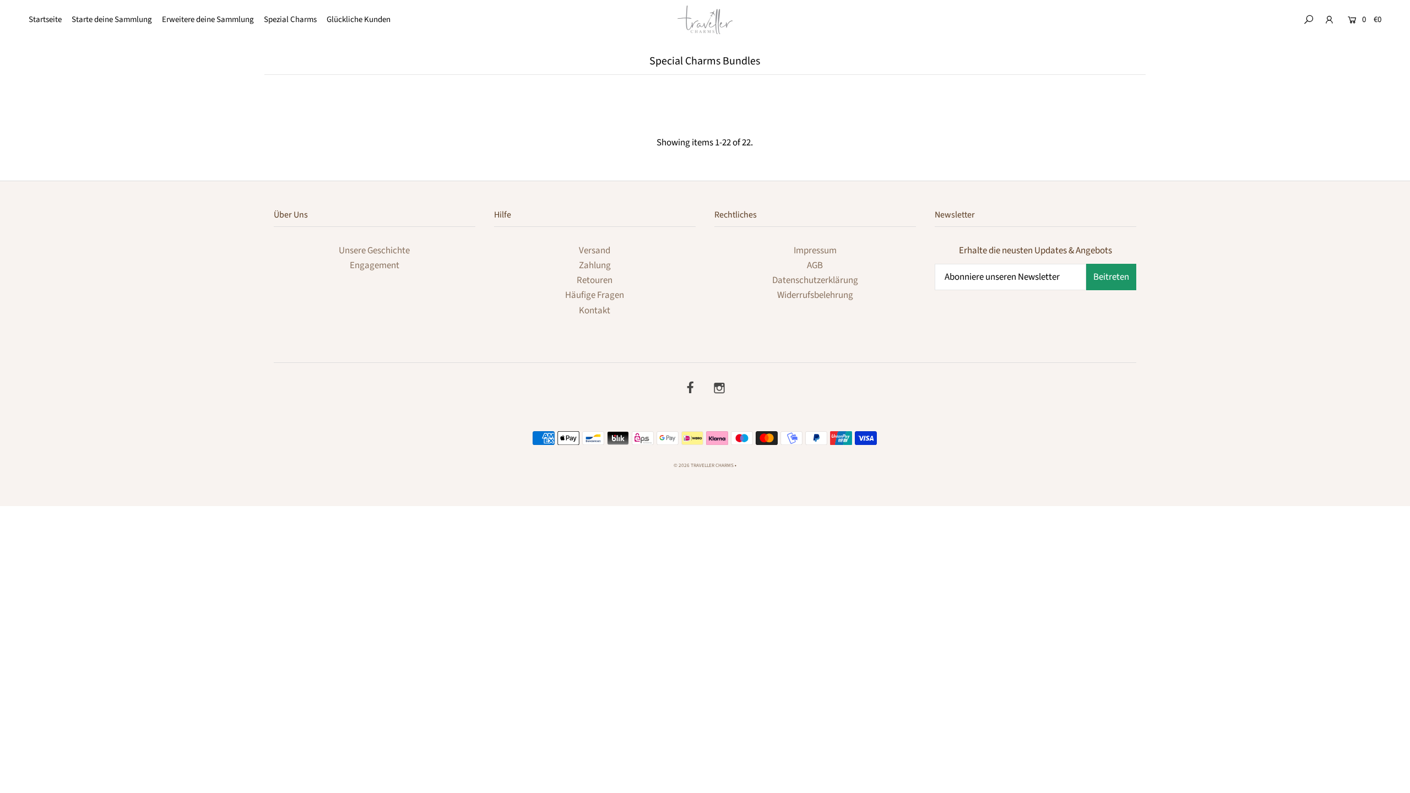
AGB (815, 265)
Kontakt (594, 310)
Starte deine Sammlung (112, 19)
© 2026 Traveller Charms (704, 465)
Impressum (815, 250)
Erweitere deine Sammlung (208, 19)
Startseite (45, 19)
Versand (594, 250)
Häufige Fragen (594, 295)
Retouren (594, 280)
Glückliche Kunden (359, 19)
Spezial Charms (290, 19)
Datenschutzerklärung (815, 280)
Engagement (374, 265)
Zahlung (595, 265)
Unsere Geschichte (374, 250)
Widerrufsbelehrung (815, 295)
